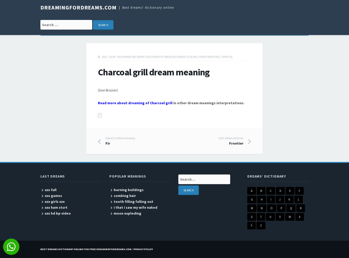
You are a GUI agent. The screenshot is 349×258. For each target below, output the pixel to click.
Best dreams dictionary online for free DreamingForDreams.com (85, 249)
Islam (112, 56)
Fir (120, 141)
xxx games (53, 195)
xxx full (50, 189)
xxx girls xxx (55, 201)
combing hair (125, 195)
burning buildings (129, 189)
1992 (104, 56)
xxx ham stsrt (56, 207)
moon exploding (127, 213)
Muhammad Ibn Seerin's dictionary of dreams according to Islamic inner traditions (168, 56)
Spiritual (227, 56)
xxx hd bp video (58, 213)
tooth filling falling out (133, 201)
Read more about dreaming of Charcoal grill (135, 103)
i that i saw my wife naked (135, 207)
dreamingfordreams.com (78, 7)
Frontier (231, 141)
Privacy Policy (143, 249)
